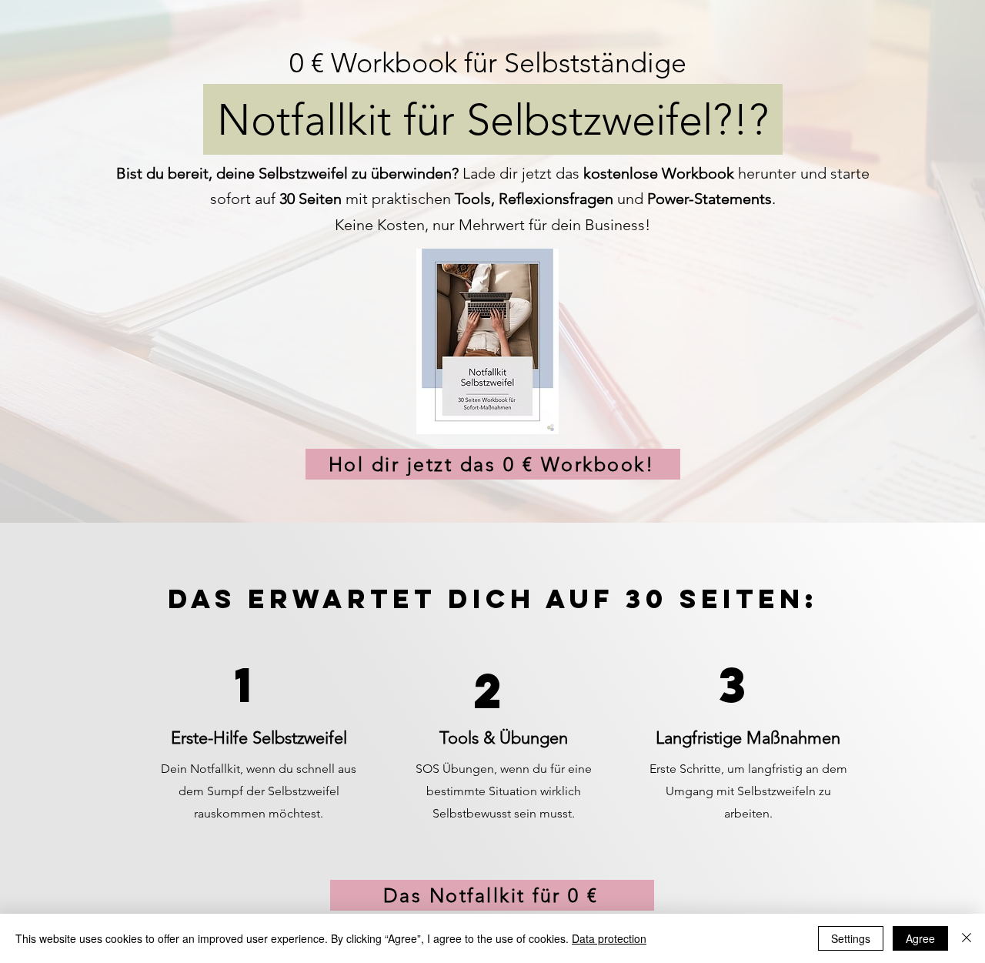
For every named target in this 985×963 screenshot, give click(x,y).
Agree (920, 938)
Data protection (609, 938)
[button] (493, 464)
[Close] (966, 938)
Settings (850, 938)
